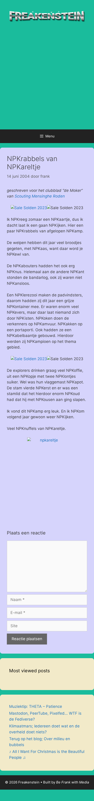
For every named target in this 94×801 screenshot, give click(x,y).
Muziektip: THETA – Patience (35, 706)
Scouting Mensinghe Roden (40, 196)
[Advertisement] (47, 80)
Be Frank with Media (72, 782)
